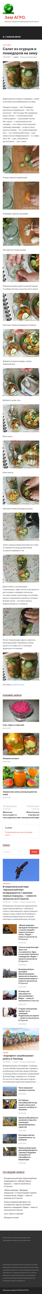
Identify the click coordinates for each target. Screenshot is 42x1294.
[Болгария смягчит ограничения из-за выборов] (10, 1143)
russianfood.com (17, 684)
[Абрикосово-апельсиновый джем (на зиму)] (21, 789)
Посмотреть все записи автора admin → (18, 833)
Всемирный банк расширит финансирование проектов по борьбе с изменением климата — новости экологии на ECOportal (28, 976)
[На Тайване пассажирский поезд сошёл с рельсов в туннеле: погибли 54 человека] (10, 1108)
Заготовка (7, 45)
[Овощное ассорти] (21, 756)
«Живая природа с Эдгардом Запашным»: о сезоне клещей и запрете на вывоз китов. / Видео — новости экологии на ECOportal (28, 932)
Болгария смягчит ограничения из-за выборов (26, 1137)
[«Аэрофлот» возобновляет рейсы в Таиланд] (21, 1051)
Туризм (5, 1052)
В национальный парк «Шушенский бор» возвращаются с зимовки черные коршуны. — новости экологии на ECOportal (19, 892)
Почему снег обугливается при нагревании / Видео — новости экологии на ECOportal (28, 996)
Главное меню (13, 37)
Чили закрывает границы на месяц (26, 1089)
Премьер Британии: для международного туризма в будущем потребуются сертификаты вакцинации (27, 1153)
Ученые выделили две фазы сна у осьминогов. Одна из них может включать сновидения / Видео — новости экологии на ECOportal (28, 954)
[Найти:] (21, 851)
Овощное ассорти (11, 758)
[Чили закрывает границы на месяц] (10, 1095)
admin (16, 57)
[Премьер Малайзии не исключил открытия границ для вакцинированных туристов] (10, 1125)
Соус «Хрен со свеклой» (13, 725)
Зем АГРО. (15, 17)
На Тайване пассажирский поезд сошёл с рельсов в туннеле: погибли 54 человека (27, 1104)
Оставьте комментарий (28, 57)
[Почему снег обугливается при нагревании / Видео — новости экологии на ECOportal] (10, 999)
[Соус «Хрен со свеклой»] (21, 722)
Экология (6, 883)
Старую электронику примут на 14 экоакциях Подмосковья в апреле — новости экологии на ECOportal (28, 1014)
